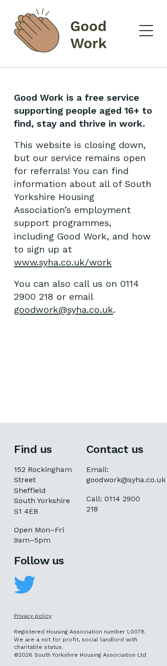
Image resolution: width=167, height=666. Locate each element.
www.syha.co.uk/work (63, 262)
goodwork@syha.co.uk (63, 309)
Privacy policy (32, 616)
